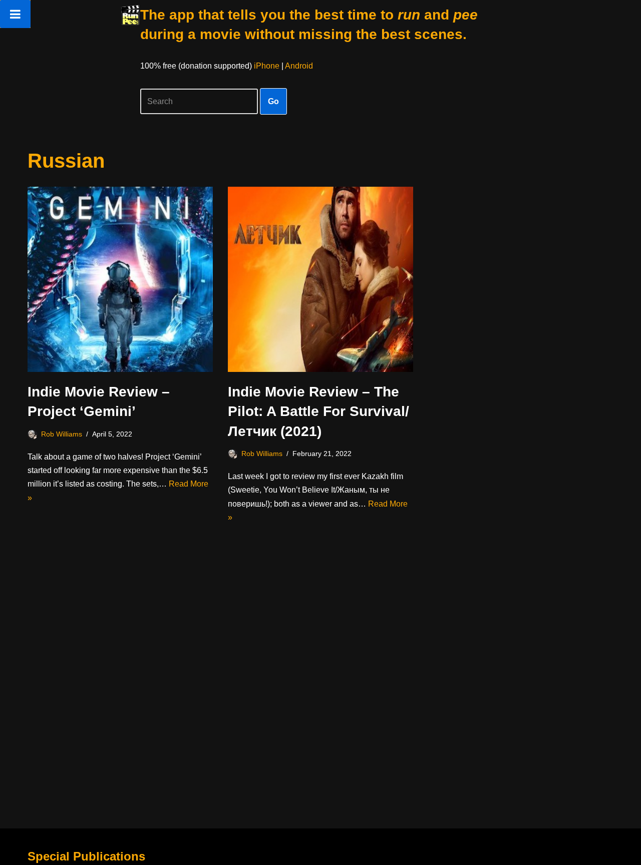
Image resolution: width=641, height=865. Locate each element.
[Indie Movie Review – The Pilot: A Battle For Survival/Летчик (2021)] (320, 279)
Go (273, 101)
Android (299, 66)
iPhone (266, 66)
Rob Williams (61, 434)
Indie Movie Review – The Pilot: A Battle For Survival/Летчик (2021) (318, 411)
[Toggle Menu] (15, 14)
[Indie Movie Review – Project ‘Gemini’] (120, 279)
